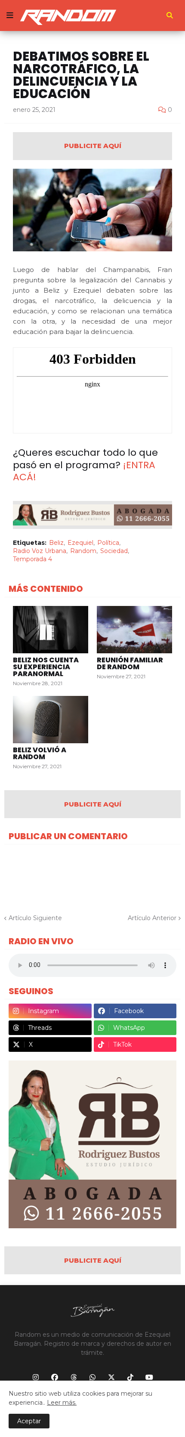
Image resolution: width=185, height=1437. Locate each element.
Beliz (56, 543)
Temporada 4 (32, 559)
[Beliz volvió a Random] (50, 719)
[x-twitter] (111, 1377)
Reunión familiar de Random (130, 664)
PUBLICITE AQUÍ (92, 146)
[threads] (73, 1377)
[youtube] (149, 1377)
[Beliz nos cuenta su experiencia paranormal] (50, 629)
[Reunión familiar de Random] (134, 629)
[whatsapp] (92, 1377)
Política (108, 543)
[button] (10, 15)
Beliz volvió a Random (39, 753)
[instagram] (35, 1377)
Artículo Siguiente (35, 918)
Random (83, 551)
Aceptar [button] (29, 1421)
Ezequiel (80, 543)
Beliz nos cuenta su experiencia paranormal (46, 667)
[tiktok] (130, 1377)
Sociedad (114, 551)
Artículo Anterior (152, 918)
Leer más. (62, 1402)
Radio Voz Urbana (39, 551)
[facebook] (54, 1377)
